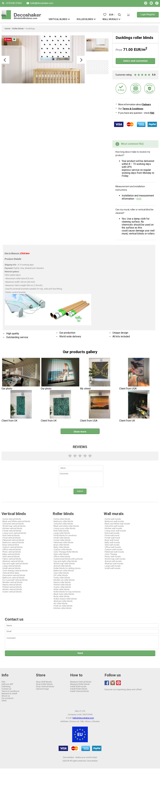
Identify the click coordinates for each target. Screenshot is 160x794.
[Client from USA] (138, 372)
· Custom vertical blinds (12, 547)
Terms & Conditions (132, 108)
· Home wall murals (112, 519)
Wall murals (114, 514)
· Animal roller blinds (62, 566)
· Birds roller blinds (61, 596)
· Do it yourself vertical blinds (15, 580)
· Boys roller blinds (61, 545)
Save (9, 39)
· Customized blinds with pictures (68, 559)
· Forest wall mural (112, 538)
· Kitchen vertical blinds (12, 528)
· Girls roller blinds (61, 554)
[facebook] (107, 683)
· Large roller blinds (61, 533)
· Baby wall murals (112, 542)
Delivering (6, 686)
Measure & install (9, 693)
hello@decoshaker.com (83, 718)
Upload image (42, 689)
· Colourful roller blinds (63, 524)
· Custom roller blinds (62, 549)
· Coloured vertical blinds (13, 524)
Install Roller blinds (78, 689)
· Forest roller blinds (61, 540)
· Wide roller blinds (61, 589)
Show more (80, 431)
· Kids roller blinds (61, 531)
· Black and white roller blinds (66, 526)
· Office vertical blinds (11, 549)
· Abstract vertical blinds (12, 561)
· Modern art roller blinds (64, 580)
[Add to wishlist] (14, 39)
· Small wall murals (112, 568)
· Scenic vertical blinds (12, 592)
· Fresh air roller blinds (62, 606)
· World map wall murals (114, 559)
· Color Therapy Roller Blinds (65, 552)
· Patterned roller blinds (63, 542)
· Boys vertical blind (10, 545)
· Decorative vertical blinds (13, 575)
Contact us (6, 689)
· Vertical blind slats (10, 573)
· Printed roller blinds (62, 584)
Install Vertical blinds (79, 691)
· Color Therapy (110, 554)
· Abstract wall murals (113, 563)
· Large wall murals (112, 566)
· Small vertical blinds (11, 568)
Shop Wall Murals (44, 682)
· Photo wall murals (112, 556)
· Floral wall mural (111, 535)
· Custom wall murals (113, 549)
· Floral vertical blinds (11, 538)
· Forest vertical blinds (11, 531)
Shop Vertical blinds (45, 686)
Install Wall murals (78, 686)
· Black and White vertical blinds (16, 521)
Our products (7, 698)
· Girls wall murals (111, 545)
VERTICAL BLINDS (58, 19)
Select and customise (135, 60)
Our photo (7, 388)
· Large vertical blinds (11, 566)
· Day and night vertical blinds (15, 563)
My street (85, 388)
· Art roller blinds (60, 603)
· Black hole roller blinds (63, 594)
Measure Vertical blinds (80, 682)
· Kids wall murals (111, 533)
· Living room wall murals (115, 531)
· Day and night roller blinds (65, 561)
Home (7, 28)
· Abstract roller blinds (62, 601)
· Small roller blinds (61, 538)
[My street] (99, 372)
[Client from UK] (21, 404)
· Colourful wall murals (114, 526)
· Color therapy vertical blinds (15, 570)
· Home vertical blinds (11, 519)
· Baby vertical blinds (11, 554)
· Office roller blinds (61, 556)
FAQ (152, 113)
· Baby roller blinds (61, 547)
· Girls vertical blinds (11, 556)
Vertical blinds (14, 514)
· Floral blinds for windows (65, 535)
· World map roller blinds (64, 563)
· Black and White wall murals (117, 524)
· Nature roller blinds (62, 582)
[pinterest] (118, 682)
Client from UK (9, 420)
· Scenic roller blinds (62, 587)
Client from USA (128, 388)
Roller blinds (18, 28)
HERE (139, 199)
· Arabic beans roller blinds (65, 599)
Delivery (146, 104)
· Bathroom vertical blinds (13, 577)
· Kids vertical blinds (11, 535)
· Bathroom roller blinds (63, 570)
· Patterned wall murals (114, 552)
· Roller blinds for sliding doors (66, 568)
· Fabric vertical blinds (11, 559)
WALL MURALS (110, 19)
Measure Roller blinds (80, 684)
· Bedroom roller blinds (63, 521)
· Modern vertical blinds (12, 582)
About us (6, 696)
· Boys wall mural (111, 540)
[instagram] (112, 682)
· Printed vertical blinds (12, 587)
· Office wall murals (112, 547)
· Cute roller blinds (61, 573)
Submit (80, 491)
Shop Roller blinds (44, 684)
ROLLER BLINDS (85, 19)
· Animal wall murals (113, 561)
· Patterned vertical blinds (13, 540)
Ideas (4, 700)
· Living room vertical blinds (14, 533)
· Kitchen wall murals (113, 528)
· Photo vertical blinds (11, 552)
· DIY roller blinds (60, 575)
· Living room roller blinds (64, 528)
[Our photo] (21, 372)
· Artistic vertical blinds (12, 589)
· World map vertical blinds (13, 526)
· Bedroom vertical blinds (13, 542)
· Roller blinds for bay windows (66, 592)
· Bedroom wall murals (114, 521)
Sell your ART (7, 684)
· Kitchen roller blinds (62, 608)
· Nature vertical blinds (11, 584)
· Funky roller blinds (61, 577)
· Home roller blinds (61, 519)
